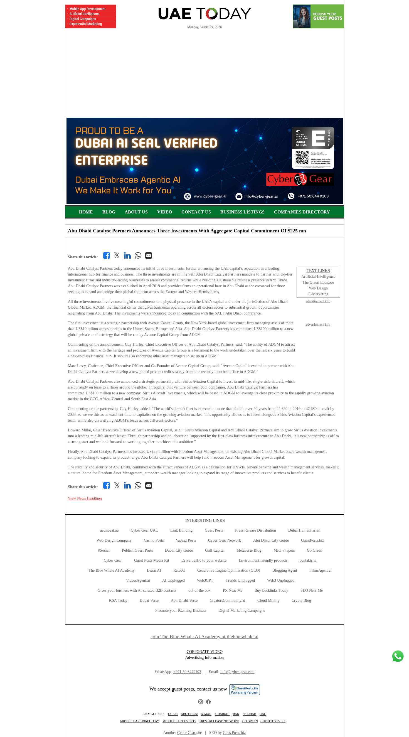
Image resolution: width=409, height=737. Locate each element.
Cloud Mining (268, 600)
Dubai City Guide (179, 550)
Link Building (181, 530)
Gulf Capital (215, 550)
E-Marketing (318, 294)
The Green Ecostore (318, 282)
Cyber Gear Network (224, 540)
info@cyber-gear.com (237, 672)
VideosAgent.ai (138, 580)
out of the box (199, 590)
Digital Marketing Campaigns (241, 610)
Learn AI (154, 570)
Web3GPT (205, 580)
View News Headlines (85, 498)
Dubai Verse (149, 600)
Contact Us (196, 212)
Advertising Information (204, 657)
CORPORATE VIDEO (205, 652)
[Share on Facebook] (106, 255)
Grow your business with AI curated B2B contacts (137, 590)
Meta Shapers (284, 550)
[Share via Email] (148, 255)
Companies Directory (302, 212)
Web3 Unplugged (280, 580)
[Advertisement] (204, 76)
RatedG (179, 570)
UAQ (263, 714)
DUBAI (173, 714)
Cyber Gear (113, 560)
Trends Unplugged (240, 580)
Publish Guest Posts (137, 550)
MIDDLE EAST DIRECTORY (139, 721)
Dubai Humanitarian (304, 530)
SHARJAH (249, 714)
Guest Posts (214, 530)
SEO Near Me (311, 590)
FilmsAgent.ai (320, 570)
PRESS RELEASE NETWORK (219, 721)
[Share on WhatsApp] (138, 255)
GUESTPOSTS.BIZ (272, 721)
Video (164, 212)
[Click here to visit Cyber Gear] (204, 203)
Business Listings (242, 212)
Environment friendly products (263, 560)
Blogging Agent (284, 570)
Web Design (318, 288)
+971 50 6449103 (187, 672)
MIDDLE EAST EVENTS (179, 721)
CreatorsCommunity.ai (227, 600)
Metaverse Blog (249, 550)
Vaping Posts (186, 540)
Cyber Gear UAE (144, 530)
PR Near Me (232, 590)
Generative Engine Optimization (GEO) (228, 570)
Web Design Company (114, 540)
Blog (108, 212)
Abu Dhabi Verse (184, 600)
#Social (104, 550)
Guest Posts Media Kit (151, 560)
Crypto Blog (301, 600)
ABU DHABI (189, 714)
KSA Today (118, 600)
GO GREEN (250, 721)
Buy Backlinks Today (271, 590)
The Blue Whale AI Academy (111, 570)
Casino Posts (154, 540)
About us (136, 212)
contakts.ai (308, 560)
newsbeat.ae (109, 530)
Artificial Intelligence (318, 276)
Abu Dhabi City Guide (271, 540)
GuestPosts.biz (312, 540)
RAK (236, 714)
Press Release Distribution (255, 530)
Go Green (314, 550)
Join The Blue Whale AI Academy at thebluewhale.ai (204, 636)
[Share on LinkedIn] (127, 255)
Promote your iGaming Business (180, 610)
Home (86, 212)
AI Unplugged (173, 580)
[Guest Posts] (318, 16)
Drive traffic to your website (203, 560)
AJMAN (206, 714)
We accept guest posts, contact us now (188, 689)
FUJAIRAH (222, 714)
